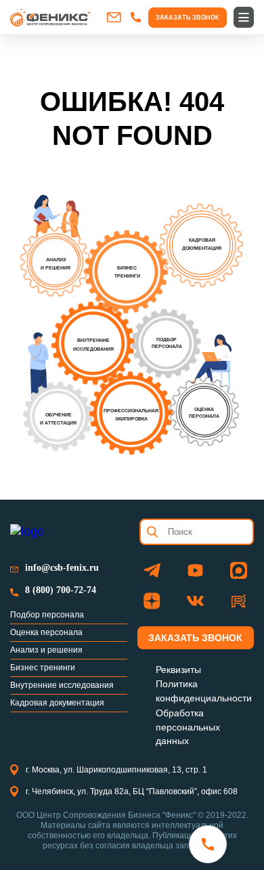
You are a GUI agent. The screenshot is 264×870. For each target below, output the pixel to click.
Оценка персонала (46, 632)
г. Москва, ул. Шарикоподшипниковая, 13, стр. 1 (116, 770)
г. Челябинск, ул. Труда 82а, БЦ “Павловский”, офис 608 (132, 791)
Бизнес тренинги (42, 667)
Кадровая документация (57, 703)
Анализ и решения (46, 650)
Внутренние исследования (62, 685)
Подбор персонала (47, 614)
